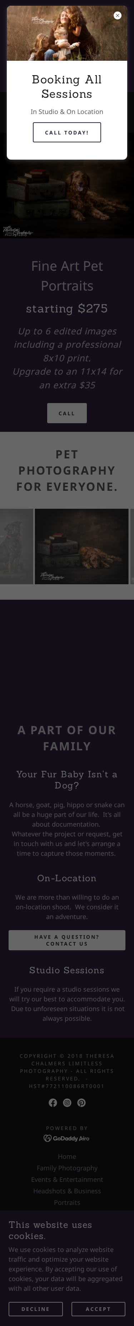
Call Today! (67, 132)
